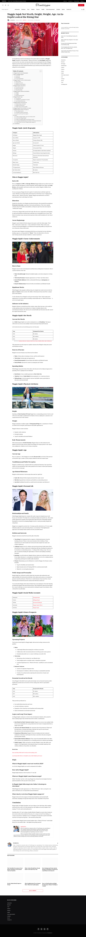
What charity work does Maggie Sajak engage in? (26, 122)
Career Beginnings (19, 78)
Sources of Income (19, 88)
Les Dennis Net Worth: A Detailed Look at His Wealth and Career (27, 755)
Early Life (18, 75)
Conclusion (16, 123)
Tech (28, 9)
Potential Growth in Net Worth (22, 112)
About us (65, 1)
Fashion (32, 9)
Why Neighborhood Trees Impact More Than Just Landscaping (33, 884)
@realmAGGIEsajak (37, 602)
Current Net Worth (19, 87)
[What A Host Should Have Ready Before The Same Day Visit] (33, 862)
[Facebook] (3, 62)
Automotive (17, 9)
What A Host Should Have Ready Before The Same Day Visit (32, 869)
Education (18, 77)
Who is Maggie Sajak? (19, 74)
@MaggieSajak (36, 600)
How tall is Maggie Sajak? (21, 118)
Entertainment (63, 65)
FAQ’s (15, 115)
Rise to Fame (18, 81)
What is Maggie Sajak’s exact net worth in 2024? (25, 116)
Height (17, 92)
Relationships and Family (21, 103)
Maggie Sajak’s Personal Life (20, 102)
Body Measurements (20, 95)
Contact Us (70, 1)
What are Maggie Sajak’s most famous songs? (25, 119)
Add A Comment (32, 890)
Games (62, 71)
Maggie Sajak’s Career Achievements (22, 80)
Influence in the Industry (21, 84)
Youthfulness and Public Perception (23, 99)
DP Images (63, 63)
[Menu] (83, 9)
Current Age (18, 98)
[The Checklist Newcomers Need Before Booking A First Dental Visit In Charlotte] (15, 862)
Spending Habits (19, 89)
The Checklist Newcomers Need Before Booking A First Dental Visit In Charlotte (14, 869)
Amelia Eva (13, 20)
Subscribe (81, 5)
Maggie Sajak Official (37, 605)
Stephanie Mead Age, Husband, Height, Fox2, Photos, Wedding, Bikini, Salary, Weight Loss (35, 340)
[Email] (3, 72)
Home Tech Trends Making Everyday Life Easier (17, 1)
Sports (63, 9)
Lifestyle (58, 9)
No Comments (31, 20)
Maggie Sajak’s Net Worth (19, 85)
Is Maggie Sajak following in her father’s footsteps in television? (28, 120)
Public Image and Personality (21, 106)
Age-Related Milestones (20, 101)
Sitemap (82, 1)
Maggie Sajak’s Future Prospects (21, 109)
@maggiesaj (36, 597)
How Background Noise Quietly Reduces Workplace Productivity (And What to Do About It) (50, 869)
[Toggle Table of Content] (40, 71)
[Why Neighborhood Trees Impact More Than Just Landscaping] (33, 877)
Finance (38, 9)
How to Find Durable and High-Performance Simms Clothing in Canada (49, 885)
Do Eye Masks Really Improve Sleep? (14, 884)
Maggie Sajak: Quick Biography (21, 73)
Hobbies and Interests (20, 105)
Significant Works (19, 82)
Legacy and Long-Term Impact (22, 113)
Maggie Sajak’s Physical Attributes (21, 91)
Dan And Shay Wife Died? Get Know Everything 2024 (24, 752)
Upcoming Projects (20, 111)
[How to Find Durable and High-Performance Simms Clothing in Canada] (50, 877)
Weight (17, 94)
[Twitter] (3, 64)
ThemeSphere (49, 932)
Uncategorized (64, 84)
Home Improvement (50, 9)
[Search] (82, 9)
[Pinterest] (3, 70)
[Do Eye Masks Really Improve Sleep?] (15, 877)
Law (62, 76)
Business (23, 9)
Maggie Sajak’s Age (18, 96)
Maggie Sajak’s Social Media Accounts (22, 108)
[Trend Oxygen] (43, 5)
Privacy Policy (76, 1)
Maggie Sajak (36, 607)
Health (43, 9)
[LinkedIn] (3, 67)
